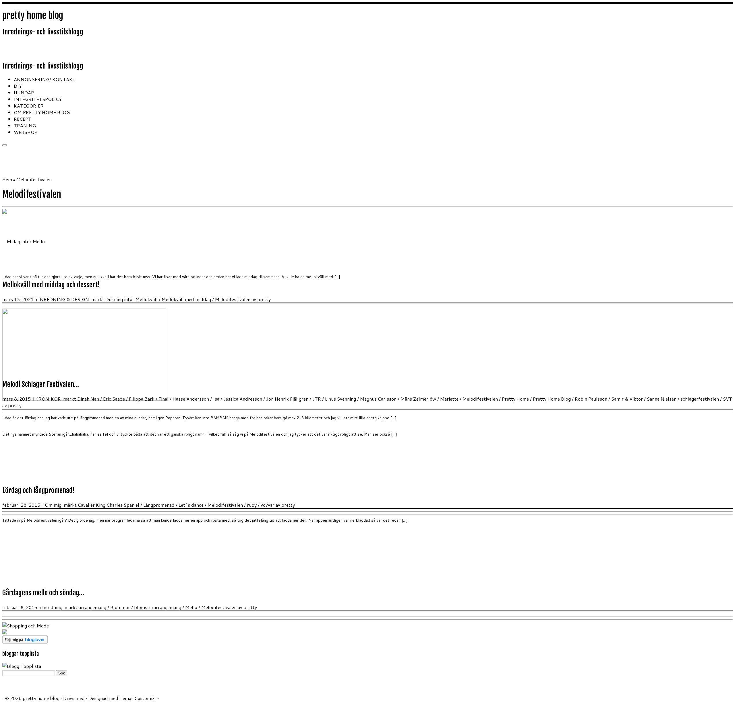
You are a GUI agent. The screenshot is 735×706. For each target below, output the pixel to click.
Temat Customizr (137, 698)
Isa (216, 398)
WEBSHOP (25, 132)
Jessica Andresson (243, 398)
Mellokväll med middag (187, 299)
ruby (252, 505)
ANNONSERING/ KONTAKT (45, 79)
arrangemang (93, 607)
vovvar (268, 505)
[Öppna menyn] (4, 145)
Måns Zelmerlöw (419, 398)
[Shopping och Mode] (25, 625)
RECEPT (22, 119)
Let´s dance (192, 505)
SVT (727, 398)
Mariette (450, 398)
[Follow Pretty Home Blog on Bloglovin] (25, 642)
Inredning (52, 607)
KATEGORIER (29, 105)
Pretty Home (516, 398)
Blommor (120, 607)
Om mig (54, 505)
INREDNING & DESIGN (64, 299)
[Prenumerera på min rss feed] (6, 49)
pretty (264, 299)
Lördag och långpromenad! (38, 490)
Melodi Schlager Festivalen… (40, 384)
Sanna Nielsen (662, 398)
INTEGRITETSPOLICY (38, 99)
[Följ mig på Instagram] (29, 49)
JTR (317, 398)
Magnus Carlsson (379, 398)
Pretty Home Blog (552, 398)
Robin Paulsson (591, 398)
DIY (18, 86)
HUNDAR (24, 92)
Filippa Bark (142, 398)
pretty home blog (32, 15)
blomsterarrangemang (158, 607)
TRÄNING (25, 125)
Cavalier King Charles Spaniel (109, 505)
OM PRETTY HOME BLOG (42, 112)
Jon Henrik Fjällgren (288, 398)
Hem (7, 179)
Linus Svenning (341, 398)
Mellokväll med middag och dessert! (51, 284)
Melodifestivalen (233, 299)
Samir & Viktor (627, 398)
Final (164, 398)
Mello (191, 607)
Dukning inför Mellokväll (132, 299)
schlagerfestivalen (700, 398)
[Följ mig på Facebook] (22, 49)
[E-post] (14, 49)
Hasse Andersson (191, 398)
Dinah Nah (88, 398)
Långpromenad (159, 505)
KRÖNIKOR (48, 398)
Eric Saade (114, 398)
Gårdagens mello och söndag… (43, 592)
